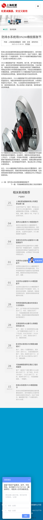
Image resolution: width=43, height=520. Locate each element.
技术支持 (13, 29)
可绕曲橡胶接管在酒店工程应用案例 (29, 184)
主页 (6, 29)
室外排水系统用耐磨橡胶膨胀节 (18, 182)
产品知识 (21, 197)
